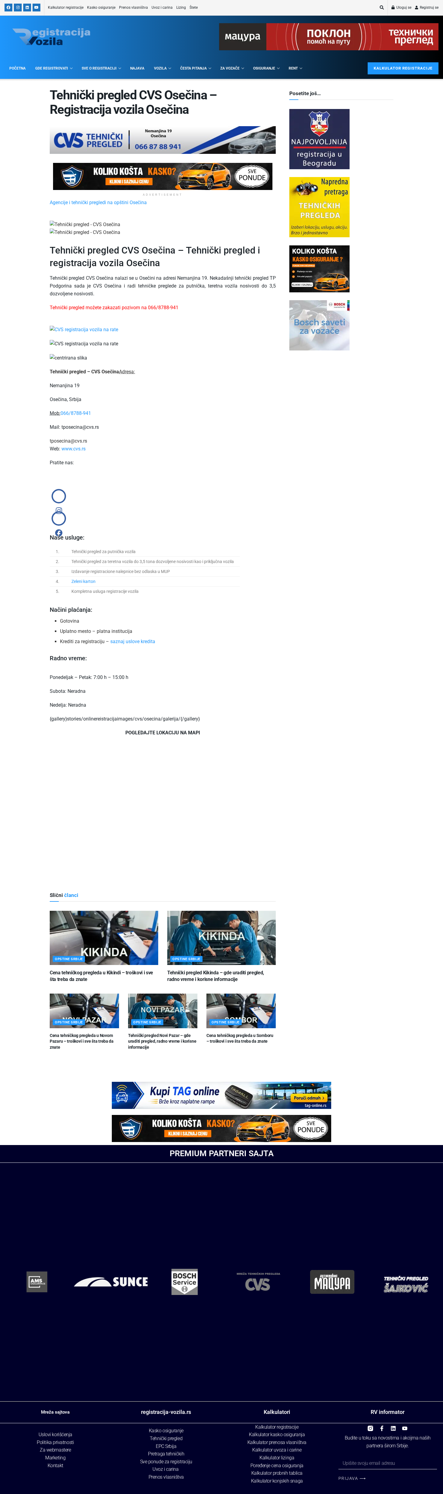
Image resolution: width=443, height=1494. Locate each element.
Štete (194, 7)
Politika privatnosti (55, 1442)
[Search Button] (382, 7)
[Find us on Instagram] (18, 7)
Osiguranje (264, 68)
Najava (137, 68)
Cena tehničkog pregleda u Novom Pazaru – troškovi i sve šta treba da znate (82, 1041)
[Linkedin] (393, 1426)
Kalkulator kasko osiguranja (277, 1434)
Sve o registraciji (99, 68)
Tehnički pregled (166, 1438)
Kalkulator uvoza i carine (276, 1450)
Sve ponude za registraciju (166, 1461)
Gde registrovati (51, 68)
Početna (17, 68)
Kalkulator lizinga (276, 1458)
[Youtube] (404, 1426)
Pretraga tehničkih (166, 1454)
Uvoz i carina (162, 7)
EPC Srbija (166, 1446)
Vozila (160, 68)
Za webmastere (55, 1450)
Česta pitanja (193, 68)
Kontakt (55, 1465)
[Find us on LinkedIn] (27, 7)
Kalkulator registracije (65, 7)
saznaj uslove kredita (132, 641)
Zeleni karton (83, 581)
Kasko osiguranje (101, 7)
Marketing (55, 1458)
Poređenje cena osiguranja (276, 1465)
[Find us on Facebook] (8, 7)
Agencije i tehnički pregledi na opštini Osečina (98, 202)
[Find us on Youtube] (36, 7)
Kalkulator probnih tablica (277, 1473)
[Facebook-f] (382, 1426)
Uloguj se (403, 7)
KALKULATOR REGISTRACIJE (403, 68)
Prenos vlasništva (133, 7)
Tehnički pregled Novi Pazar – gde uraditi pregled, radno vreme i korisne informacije (162, 1041)
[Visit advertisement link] (163, 176)
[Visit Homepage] (51, 37)
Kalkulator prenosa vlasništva (276, 1442)
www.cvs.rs (73, 449)
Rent (293, 68)
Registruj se (428, 7)
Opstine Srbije (69, 959)
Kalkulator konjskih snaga (277, 1481)
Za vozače (230, 68)
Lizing (181, 7)
